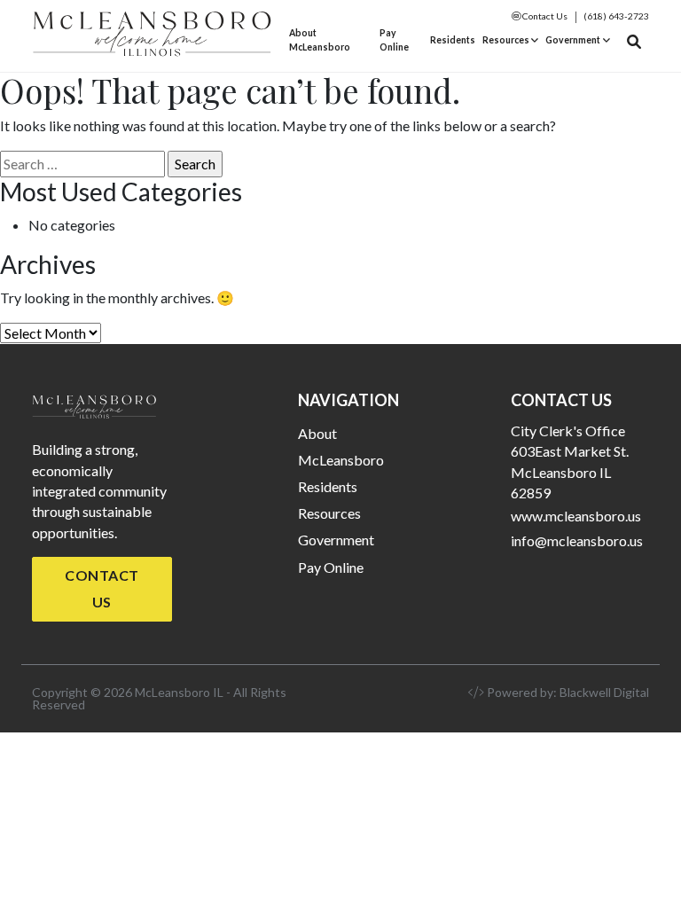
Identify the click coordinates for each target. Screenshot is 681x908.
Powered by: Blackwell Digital (566, 692)
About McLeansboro (319, 39)
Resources (505, 40)
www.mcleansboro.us (576, 515)
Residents (452, 40)
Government (572, 40)
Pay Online (394, 39)
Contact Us (544, 16)
